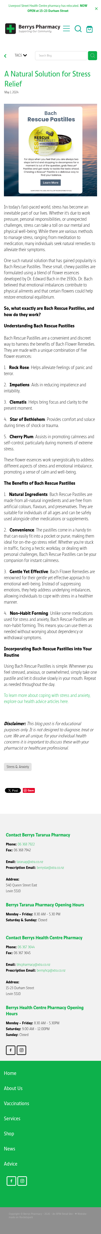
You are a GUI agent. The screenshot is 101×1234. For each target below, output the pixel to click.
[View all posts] (5, 56)
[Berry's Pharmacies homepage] (33, 28)
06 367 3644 (26, 947)
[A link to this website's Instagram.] (21, 1050)
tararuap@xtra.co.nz (30, 862)
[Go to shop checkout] (90, 28)
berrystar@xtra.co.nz (50, 867)
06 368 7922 (26, 844)
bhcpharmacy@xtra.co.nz (33, 964)
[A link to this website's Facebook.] (10, 1050)
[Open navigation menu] (66, 28)
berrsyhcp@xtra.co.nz (51, 970)
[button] (78, 28)
